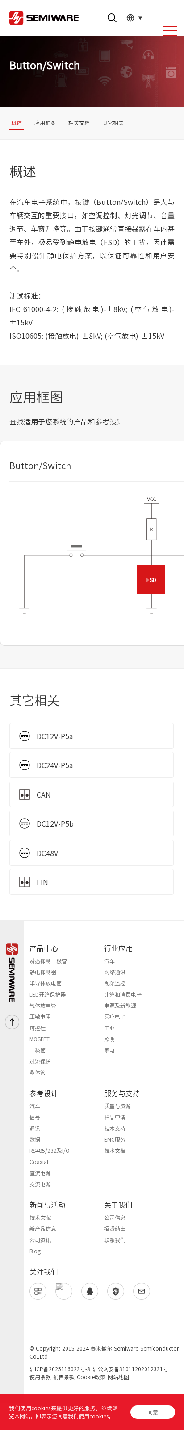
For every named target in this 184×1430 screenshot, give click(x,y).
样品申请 (114, 1117)
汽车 (109, 961)
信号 (34, 1117)
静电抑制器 (42, 972)
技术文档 (114, 1150)
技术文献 (40, 1217)
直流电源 (40, 1173)
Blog (35, 1251)
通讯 (34, 1128)
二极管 (37, 1050)
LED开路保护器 (47, 994)
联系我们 (114, 1240)
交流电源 (40, 1184)
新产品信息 (42, 1228)
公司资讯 (40, 1240)
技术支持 (114, 1128)
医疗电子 (114, 1016)
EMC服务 (114, 1139)
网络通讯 (114, 972)
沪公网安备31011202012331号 (130, 1369)
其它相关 (113, 122)
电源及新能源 (120, 1005)
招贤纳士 (114, 1228)
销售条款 (64, 1377)
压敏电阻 (40, 1016)
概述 (16, 122)
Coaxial (38, 1161)
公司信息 (114, 1217)
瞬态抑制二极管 (48, 961)
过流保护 (40, 1061)
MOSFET (39, 1039)
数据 (34, 1139)
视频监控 (114, 983)
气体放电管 (42, 1005)
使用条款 (40, 1377)
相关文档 (79, 122)
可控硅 (37, 1028)
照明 (109, 1039)
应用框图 (45, 122)
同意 (152, 1412)
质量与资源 (117, 1106)
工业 (109, 1028)
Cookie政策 (91, 1377)
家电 (109, 1050)
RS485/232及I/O (49, 1150)
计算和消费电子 (123, 994)
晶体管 (37, 1072)
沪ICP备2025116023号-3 (59, 1369)
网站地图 (118, 1377)
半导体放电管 (45, 983)
